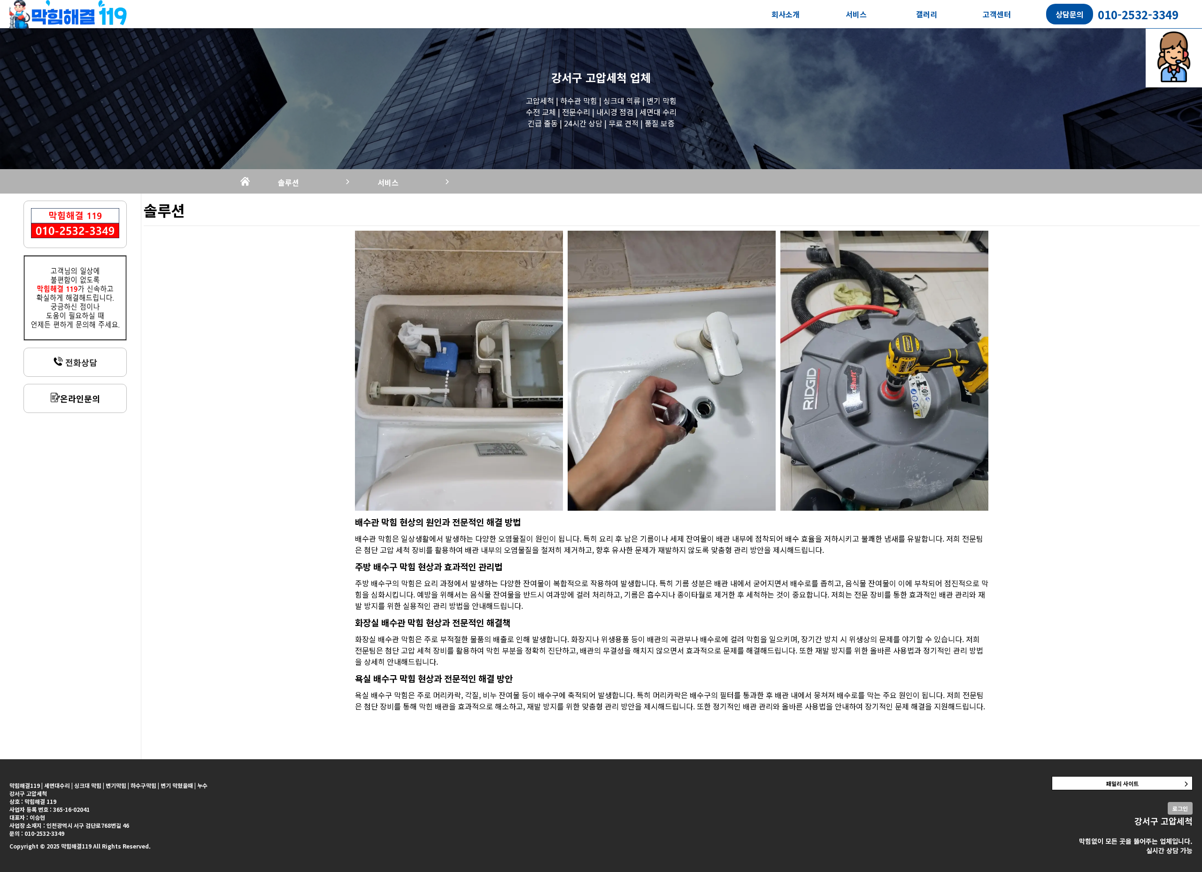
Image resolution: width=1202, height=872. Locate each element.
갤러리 (926, 14)
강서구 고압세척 (589, 77)
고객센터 (997, 14)
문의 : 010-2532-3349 (36, 833)
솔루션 (288, 182)
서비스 (856, 14)
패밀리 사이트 (1122, 783)
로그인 (1180, 808)
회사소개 (785, 14)
